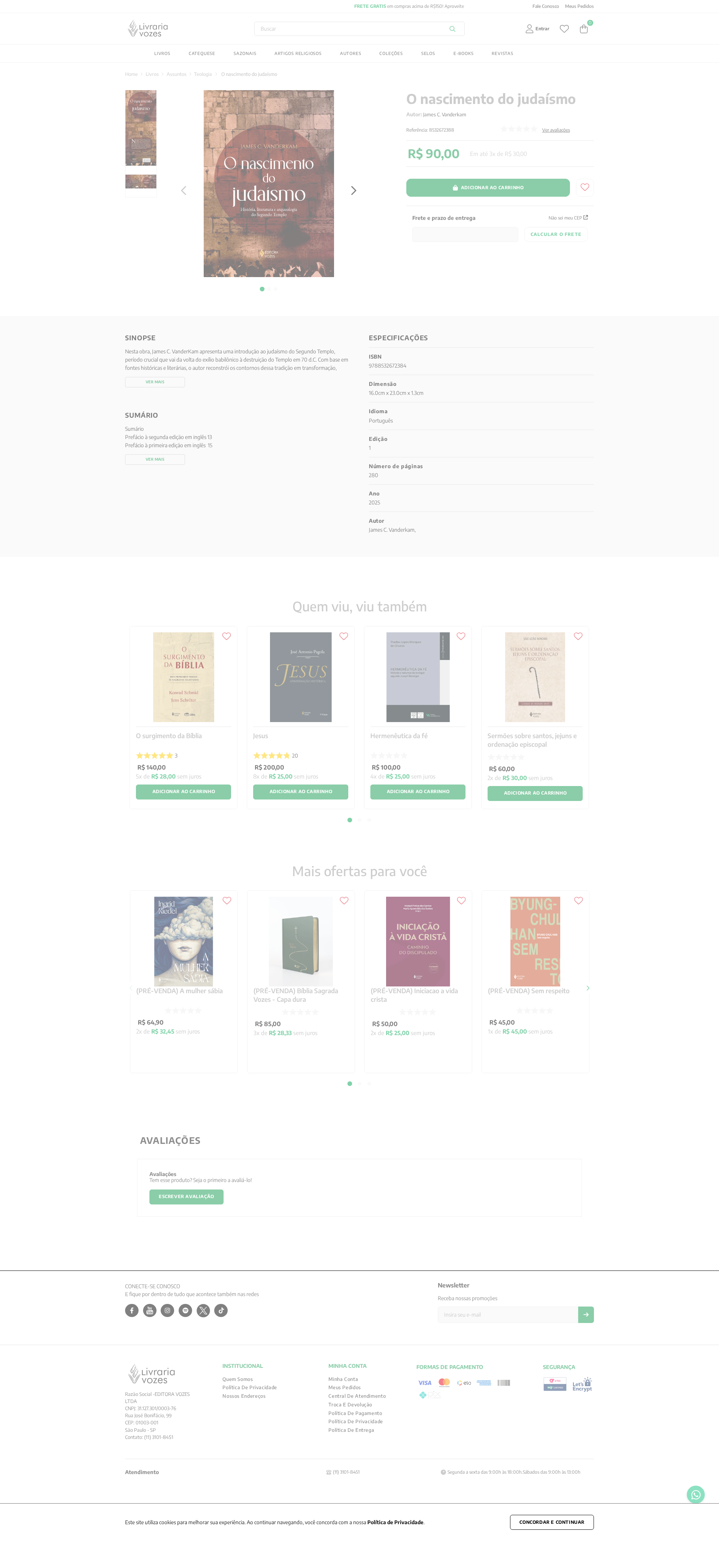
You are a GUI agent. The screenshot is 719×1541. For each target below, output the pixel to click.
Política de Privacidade (395, 1522)
